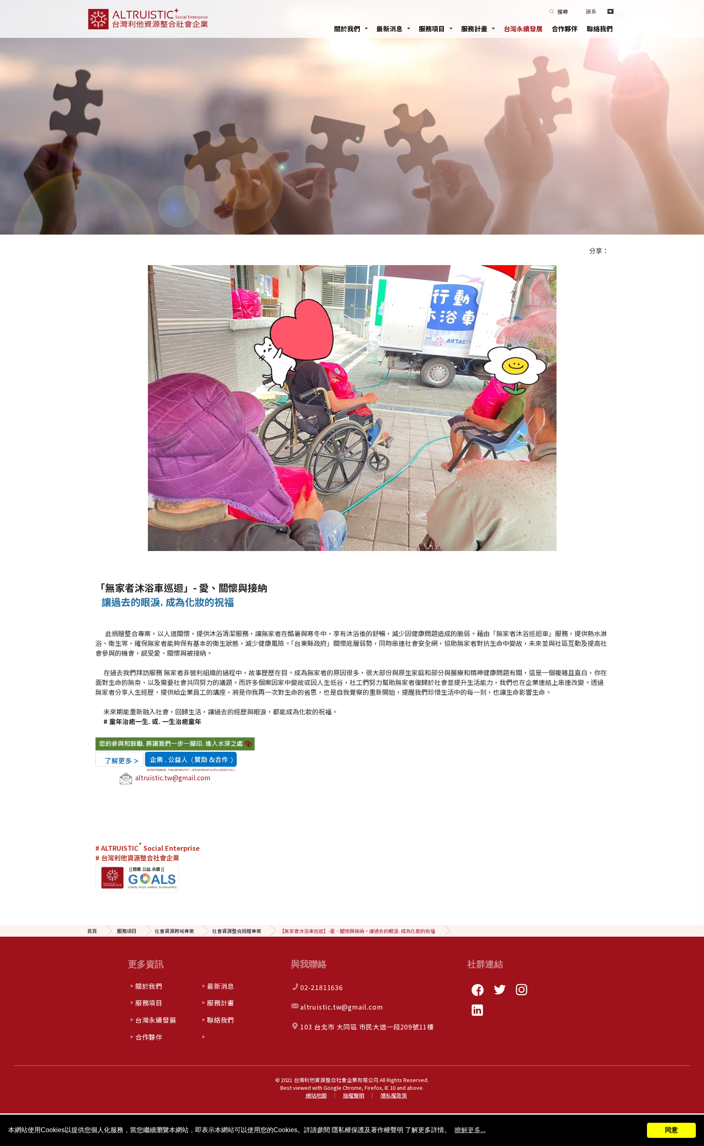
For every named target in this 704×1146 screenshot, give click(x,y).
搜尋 (562, 11)
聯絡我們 (600, 28)
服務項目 (432, 28)
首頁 (92, 930)
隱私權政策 (394, 1095)
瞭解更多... (470, 1129)
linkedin (477, 1010)
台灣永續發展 (523, 28)
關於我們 (347, 28)
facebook (477, 989)
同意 (671, 1129)
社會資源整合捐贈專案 (236, 930)
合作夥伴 (565, 28)
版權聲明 (353, 1095)
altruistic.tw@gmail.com (173, 777)
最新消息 (389, 28)
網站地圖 (316, 1095)
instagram (521, 989)
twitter (499, 989)
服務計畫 (474, 28)
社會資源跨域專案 (174, 930)
